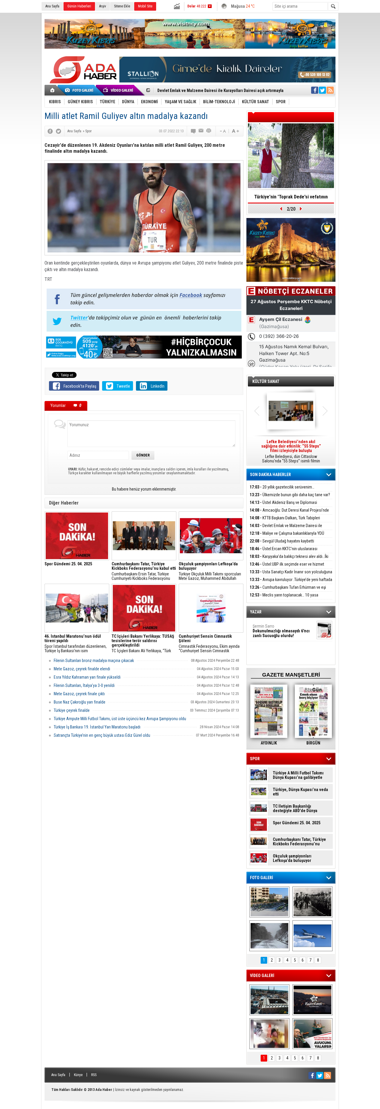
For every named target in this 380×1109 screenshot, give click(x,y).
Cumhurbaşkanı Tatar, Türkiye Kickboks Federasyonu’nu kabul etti (299, 841)
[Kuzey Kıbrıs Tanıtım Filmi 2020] (269, 999)
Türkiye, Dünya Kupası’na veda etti (300, 791)
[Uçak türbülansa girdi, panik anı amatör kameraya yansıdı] (269, 1033)
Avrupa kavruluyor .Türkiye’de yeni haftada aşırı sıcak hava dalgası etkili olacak (291, 583)
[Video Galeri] (118, 90)
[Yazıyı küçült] (222, 131)
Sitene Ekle (122, 6)
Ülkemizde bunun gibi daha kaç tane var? (290, 494)
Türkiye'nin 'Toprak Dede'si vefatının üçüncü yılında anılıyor (291, 198)
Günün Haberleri (79, 6)
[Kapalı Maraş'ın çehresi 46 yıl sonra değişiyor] (269, 902)
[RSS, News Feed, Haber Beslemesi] (330, 90)
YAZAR (256, 612)
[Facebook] (50, 131)
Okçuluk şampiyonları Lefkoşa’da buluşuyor (292, 858)
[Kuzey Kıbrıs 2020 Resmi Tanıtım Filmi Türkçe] (312, 999)
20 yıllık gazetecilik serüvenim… (282, 487)
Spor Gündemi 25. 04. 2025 (296, 823)
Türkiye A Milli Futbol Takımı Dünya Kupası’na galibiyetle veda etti (298, 775)
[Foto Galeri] (80, 90)
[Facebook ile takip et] (314, 90)
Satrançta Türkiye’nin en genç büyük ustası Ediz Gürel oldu (102, 735)
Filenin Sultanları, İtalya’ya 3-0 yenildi (84, 685)
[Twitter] (58, 131)
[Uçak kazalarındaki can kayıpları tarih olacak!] (312, 935)
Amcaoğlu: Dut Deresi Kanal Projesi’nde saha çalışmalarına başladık (289, 513)
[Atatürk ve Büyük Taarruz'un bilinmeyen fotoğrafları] (312, 902)
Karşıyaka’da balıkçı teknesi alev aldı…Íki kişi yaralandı (289, 560)
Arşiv (102, 6)
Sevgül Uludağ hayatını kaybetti (282, 541)
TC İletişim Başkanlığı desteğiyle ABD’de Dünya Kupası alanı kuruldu (295, 808)
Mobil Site (145, 6)
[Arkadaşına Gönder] (201, 131)
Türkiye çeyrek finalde (72, 710)
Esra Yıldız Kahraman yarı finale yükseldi (87, 677)
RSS (93, 1075)
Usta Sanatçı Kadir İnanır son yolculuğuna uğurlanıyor (291, 575)
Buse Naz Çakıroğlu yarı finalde (79, 702)
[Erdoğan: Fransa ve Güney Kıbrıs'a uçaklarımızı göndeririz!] (312, 1033)
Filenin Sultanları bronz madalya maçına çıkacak (94, 660)
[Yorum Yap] (193, 131)
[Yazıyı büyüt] (235, 131)
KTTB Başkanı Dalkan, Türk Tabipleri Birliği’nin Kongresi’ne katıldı (285, 521)
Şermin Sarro (281, 631)
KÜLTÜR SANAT (265, 381)
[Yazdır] (209, 131)
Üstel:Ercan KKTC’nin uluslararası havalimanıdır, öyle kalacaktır (283, 552)
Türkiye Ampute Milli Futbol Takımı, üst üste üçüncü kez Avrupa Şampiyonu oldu (120, 718)
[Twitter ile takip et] (322, 90)
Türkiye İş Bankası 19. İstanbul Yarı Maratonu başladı (97, 727)
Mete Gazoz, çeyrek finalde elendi (82, 668)
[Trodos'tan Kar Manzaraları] (269, 935)
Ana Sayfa (52, 6)
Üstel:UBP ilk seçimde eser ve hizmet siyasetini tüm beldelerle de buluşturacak (287, 567)
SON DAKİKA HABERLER (270, 474)
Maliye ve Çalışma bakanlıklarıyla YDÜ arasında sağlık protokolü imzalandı (287, 536)
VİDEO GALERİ (262, 975)
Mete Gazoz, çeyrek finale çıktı (79, 693)
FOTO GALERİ (261, 877)
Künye (78, 1075)
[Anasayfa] (53, 90)
